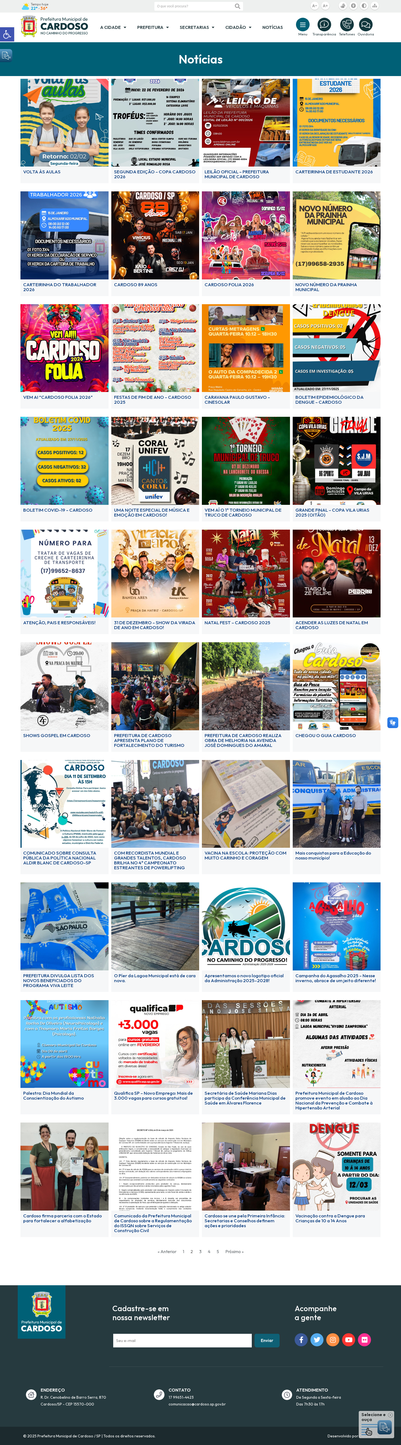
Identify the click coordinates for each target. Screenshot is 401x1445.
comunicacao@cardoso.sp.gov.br (197, 1404)
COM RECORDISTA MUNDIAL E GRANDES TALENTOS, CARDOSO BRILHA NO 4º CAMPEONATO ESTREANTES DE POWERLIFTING (150, 860)
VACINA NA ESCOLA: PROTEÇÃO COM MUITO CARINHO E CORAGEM (245, 855)
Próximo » (234, 1251)
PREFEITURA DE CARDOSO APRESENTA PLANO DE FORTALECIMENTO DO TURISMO (149, 740)
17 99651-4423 (181, 1397)
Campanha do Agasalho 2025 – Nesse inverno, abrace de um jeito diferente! (335, 978)
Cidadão (235, 27)
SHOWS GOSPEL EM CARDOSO (56, 735)
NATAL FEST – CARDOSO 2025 (237, 622)
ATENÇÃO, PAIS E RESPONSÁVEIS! (59, 622)
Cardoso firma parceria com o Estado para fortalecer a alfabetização (62, 1218)
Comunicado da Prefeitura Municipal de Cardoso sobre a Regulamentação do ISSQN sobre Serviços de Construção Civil (153, 1223)
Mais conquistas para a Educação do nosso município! (333, 855)
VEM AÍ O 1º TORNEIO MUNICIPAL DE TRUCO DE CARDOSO (243, 512)
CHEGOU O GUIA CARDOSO (325, 735)
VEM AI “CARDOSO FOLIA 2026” (58, 397)
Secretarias (194, 27)
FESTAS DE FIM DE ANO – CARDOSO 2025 (152, 399)
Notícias (272, 27)
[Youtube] (348, 1339)
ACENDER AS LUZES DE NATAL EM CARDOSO (331, 625)
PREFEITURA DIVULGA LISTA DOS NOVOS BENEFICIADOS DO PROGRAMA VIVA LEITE (58, 980)
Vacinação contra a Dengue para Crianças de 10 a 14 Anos (330, 1218)
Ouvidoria (366, 34)
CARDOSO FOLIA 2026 (229, 284)
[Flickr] (364, 1339)
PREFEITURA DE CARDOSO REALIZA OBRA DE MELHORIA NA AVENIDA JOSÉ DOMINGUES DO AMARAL (243, 740)
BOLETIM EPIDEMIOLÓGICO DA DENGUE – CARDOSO (329, 399)
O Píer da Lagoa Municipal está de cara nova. (155, 978)
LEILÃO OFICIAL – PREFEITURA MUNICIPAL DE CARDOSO (237, 174)
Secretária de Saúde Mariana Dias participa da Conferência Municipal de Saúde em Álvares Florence (245, 1098)
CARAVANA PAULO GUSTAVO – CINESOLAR (237, 399)
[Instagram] (332, 1339)
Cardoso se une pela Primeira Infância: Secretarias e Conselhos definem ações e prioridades (245, 1220)
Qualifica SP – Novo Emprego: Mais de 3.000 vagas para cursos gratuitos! (153, 1095)
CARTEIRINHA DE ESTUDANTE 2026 (334, 171)
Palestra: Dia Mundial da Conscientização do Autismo (53, 1095)
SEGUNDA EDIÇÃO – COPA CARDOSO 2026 (155, 174)
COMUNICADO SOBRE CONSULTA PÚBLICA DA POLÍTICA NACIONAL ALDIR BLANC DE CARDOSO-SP (59, 857)
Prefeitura (150, 27)
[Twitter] (317, 1339)
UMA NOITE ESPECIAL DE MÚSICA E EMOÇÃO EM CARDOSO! (152, 512)
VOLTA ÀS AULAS (42, 171)
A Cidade (110, 27)
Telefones (347, 34)
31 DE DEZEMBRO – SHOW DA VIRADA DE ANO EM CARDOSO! (154, 625)
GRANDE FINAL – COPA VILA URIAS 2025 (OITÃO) (332, 512)
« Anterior (167, 1251)
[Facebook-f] (301, 1339)
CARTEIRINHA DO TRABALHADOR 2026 (59, 287)
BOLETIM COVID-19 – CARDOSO (57, 510)
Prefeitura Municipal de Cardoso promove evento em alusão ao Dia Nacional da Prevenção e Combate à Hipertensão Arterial (334, 1100)
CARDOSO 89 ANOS (135, 284)
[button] (7, 34)
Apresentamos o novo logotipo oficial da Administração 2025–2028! (244, 978)
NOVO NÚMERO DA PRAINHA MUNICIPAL (326, 287)
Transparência (324, 34)
